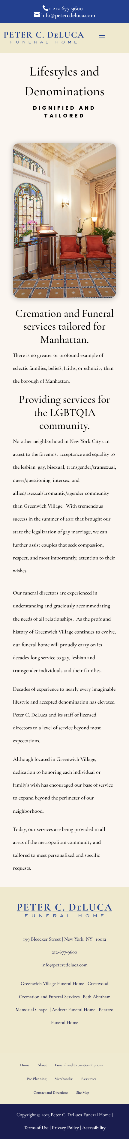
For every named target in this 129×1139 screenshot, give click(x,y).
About (42, 1065)
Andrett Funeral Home (73, 1010)
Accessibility (94, 1128)
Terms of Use (36, 1128)
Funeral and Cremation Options (79, 1065)
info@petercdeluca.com (64, 965)
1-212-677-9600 (66, 8)
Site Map (82, 1092)
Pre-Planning (36, 1078)
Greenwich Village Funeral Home (52, 983)
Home (24, 1065)
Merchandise (64, 1078)
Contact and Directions (51, 1092)
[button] (102, 41)
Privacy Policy (65, 1128)
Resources (88, 1078)
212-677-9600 (64, 952)
